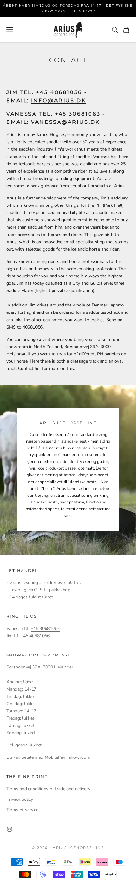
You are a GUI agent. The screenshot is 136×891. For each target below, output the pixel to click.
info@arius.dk (58, 101)
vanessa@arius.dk (65, 122)
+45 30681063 (45, 629)
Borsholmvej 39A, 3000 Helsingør (39, 667)
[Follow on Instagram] (9, 829)
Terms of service (22, 810)
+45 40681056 (35, 636)
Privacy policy (19, 799)
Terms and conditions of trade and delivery (48, 789)
